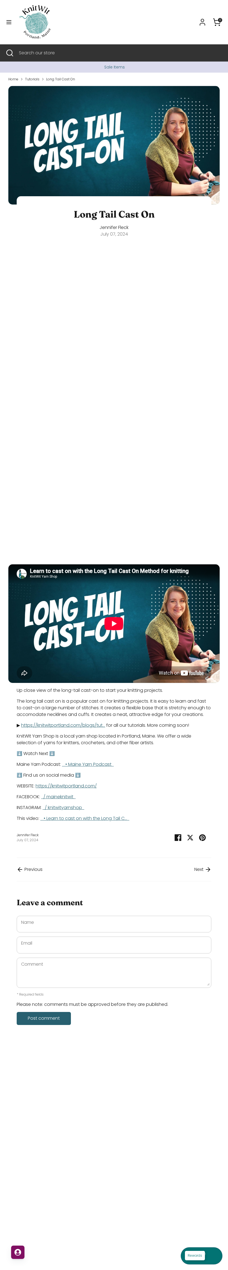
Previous (33, 869)
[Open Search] (9, 53)
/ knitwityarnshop (64, 807)
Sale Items (114, 67)
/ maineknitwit (59, 797)
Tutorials (32, 79)
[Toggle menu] (8, 22)
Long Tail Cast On (60, 79)
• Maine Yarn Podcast (89, 764)
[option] (114, 67)
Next (199, 869)
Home (13, 79)
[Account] (202, 20)
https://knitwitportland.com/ (66, 786)
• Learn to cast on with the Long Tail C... (86, 818)
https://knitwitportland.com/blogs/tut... (63, 725)
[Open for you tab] (17, 1252)
